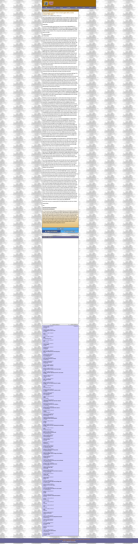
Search (91, 7)
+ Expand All (75, 326)
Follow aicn (60, 228)
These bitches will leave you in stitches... (51, 404)
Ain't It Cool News (51, 3)
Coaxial (61, 7)
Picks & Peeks (62, 539)
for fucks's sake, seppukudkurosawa (50, 463)
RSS (63, 540)
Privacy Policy (67, 540)
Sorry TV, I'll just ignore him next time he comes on (52, 470)
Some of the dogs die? (47, 393)
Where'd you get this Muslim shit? (49, 432)
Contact (84, 7)
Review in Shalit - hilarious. (48, 365)
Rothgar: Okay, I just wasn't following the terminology (53, 425)
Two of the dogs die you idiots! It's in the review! (52, 488)
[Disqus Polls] (60, 252)
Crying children (46, 344)
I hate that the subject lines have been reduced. (52, 400)
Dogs (44, 509)
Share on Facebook (51, 231)
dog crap (45, 527)
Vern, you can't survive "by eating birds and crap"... (53, 516)
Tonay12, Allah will (46, 456)
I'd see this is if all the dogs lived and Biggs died (52, 481)
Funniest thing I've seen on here (49, 330)
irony (44, 386)
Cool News (53, 7)
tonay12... (45, 421)
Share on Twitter (70, 231)
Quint (49, 17)
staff (60, 15)
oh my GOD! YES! (46, 523)
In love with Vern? (46, 439)
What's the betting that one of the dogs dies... (51, 351)
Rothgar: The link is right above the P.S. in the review (53, 372)
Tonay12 (44, 411)
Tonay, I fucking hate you (48, 435)
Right (44, 337)
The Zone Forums (87, 539)
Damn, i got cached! (47, 379)
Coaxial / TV (57, 539)
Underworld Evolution (47, 513)
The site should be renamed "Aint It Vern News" (52, 369)
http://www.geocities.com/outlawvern (50, 207)
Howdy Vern (45, 442)
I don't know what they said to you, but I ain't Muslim (53, 460)
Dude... (44, 428)
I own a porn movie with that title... (49, 530)
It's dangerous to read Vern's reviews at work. (51, 390)
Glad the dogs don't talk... (48, 467)
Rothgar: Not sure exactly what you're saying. (51, 383)
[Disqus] (60, 280)
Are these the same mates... (48, 446)
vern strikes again (46, 534)
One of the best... (46, 326)
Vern (44, 502)
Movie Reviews (67, 539)
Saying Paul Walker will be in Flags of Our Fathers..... (53, 453)
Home (46, 7)
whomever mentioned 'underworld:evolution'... (52, 495)
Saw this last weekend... (47, 362)
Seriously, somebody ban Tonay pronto (50, 449)
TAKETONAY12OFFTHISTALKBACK (50, 418)
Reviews (68, 7)
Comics (76, 7)
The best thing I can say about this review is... (51, 407)
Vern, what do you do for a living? (49, 358)
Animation (72, 539)
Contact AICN (73, 540)
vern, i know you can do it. (48, 520)
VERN (44, 397)
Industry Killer (46, 477)
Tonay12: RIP (45, 474)
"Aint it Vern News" (47, 376)
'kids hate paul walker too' (48, 414)
